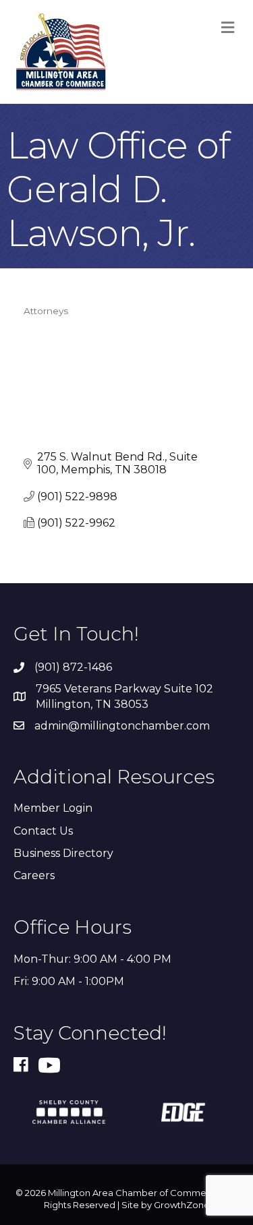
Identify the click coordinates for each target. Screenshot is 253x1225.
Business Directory (63, 853)
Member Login (52, 808)
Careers (34, 875)
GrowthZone (182, 1204)
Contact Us (43, 831)
